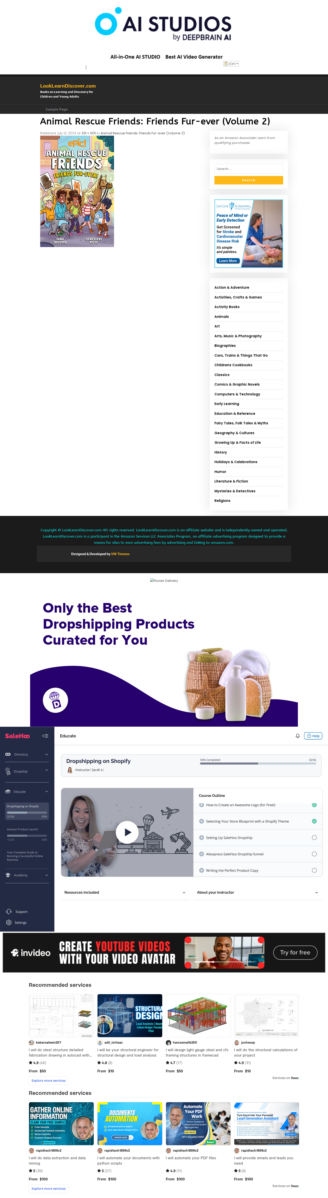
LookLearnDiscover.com (68, 86)
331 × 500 (88, 133)
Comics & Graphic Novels (237, 384)
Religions (222, 500)
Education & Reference (234, 413)
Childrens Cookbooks (233, 365)
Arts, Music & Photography (238, 336)
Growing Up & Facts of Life (237, 442)
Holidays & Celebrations (235, 462)
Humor (220, 471)
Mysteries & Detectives (234, 491)
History (220, 452)
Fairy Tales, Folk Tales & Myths (241, 423)
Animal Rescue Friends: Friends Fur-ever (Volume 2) (143, 133)
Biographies (225, 345)
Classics (222, 374)
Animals (221, 316)
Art (217, 326)
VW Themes (120, 554)
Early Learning (226, 403)
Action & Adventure (231, 287)
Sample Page (57, 109)
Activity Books (227, 307)
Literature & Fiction (231, 481)
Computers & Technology (237, 394)
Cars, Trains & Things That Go (241, 355)
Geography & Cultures (234, 433)
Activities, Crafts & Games (238, 297)
